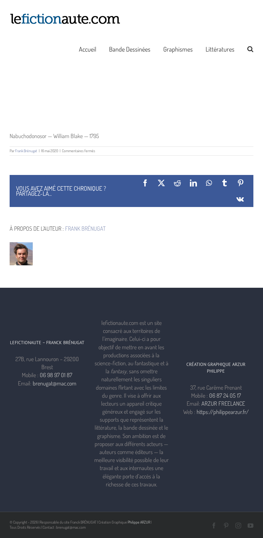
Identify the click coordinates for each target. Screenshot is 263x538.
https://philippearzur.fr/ (223, 411)
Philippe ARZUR (139, 522)
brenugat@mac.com (54, 383)
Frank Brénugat (26, 150)
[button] (250, 48)
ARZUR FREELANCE (223, 403)
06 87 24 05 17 (225, 395)
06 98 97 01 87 (56, 374)
